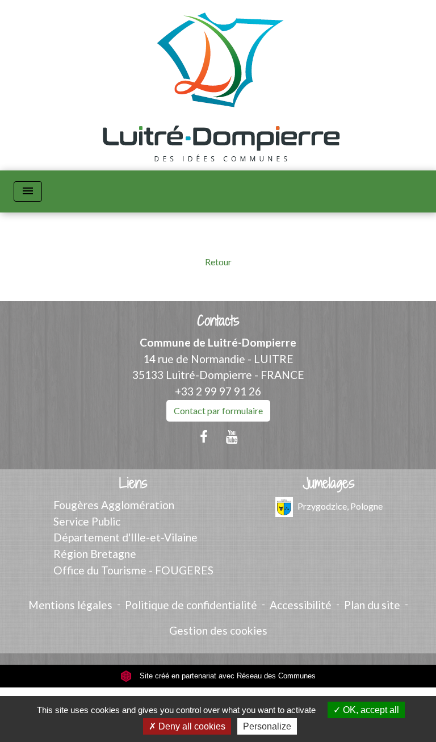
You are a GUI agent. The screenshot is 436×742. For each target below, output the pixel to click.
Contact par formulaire (218, 410)
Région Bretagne (94, 553)
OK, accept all (370, 710)
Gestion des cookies (218, 630)
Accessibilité (301, 604)
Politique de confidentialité (191, 604)
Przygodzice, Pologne (340, 505)
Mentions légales (70, 604)
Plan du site (372, 604)
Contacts (218, 320)
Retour (218, 261)
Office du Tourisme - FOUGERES (133, 570)
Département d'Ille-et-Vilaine (125, 537)
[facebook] (203, 436)
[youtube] (232, 436)
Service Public (86, 521)
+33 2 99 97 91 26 (218, 391)
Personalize (267, 726)
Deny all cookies (190, 726)
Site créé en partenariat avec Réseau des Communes (226, 676)
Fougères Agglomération (113, 504)
